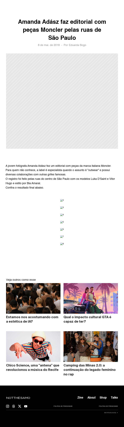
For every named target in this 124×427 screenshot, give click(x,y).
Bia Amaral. (34, 183)
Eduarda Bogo (77, 45)
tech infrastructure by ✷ (111, 412)
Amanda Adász (36, 166)
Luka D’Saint (98, 179)
